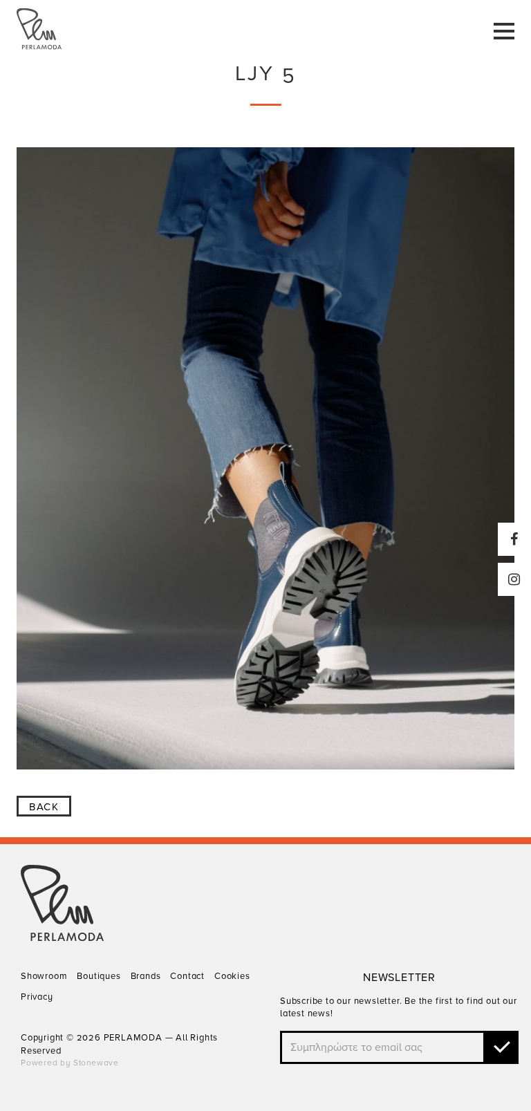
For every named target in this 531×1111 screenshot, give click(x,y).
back (44, 807)
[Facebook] (514, 539)
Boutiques (98, 976)
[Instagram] (514, 579)
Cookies (232, 976)
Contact (187, 976)
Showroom (44, 976)
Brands (146, 976)
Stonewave (96, 1062)
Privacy (37, 996)
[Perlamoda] (62, 937)
